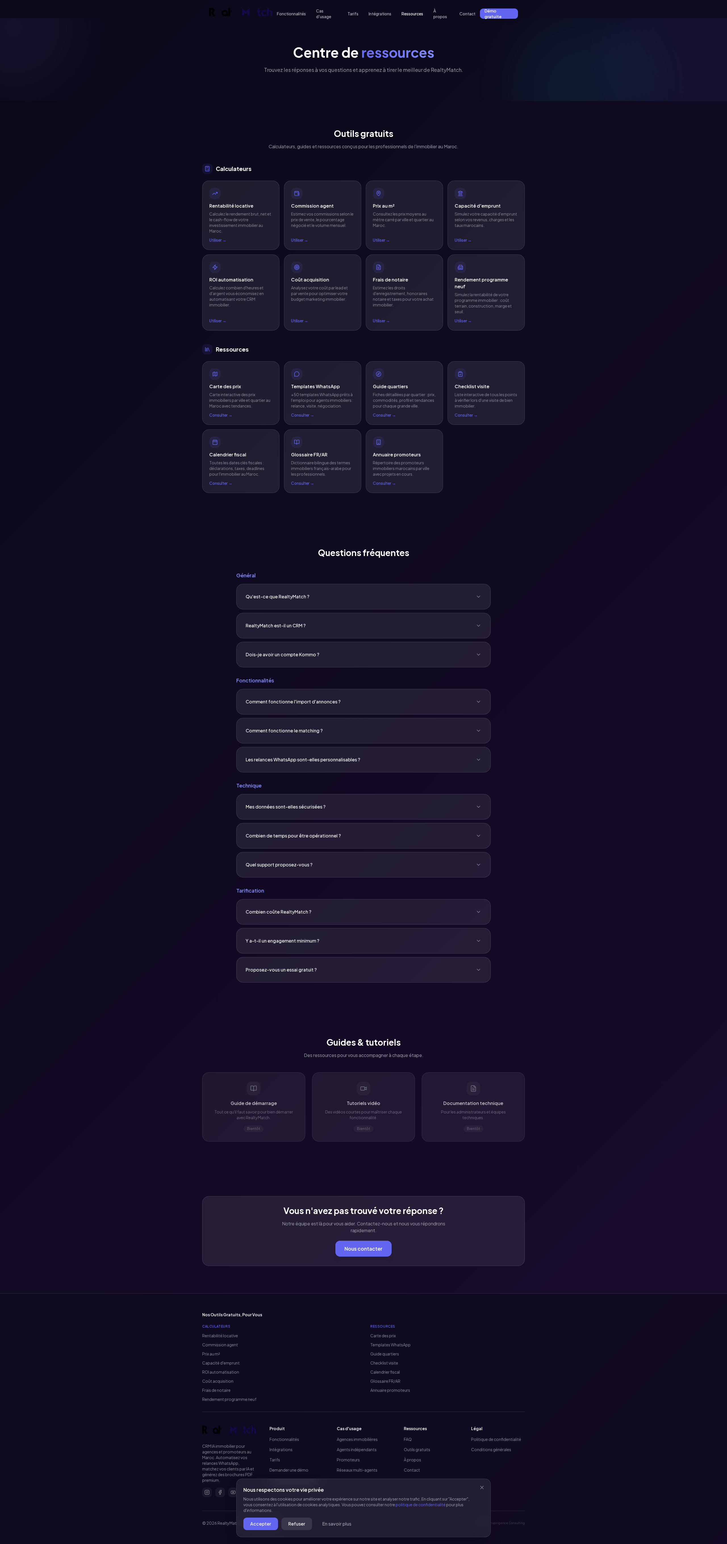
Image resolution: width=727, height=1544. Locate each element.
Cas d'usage (323, 13)
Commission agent (220, 1344)
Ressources (412, 13)
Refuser (296, 1524)
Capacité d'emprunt (221, 1362)
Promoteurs (348, 1459)
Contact (467, 13)
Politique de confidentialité (496, 1439)
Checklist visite (384, 1362)
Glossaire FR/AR (385, 1381)
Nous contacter (363, 1248)
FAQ (408, 1439)
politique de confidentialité (421, 1504)
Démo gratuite (493, 14)
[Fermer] (482, 1487)
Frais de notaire (216, 1390)
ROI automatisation (220, 1371)
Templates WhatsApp (390, 1344)
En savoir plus (336, 1524)
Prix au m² (211, 1353)
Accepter (260, 1524)
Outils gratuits (417, 1449)
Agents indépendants (357, 1449)
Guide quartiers (384, 1353)
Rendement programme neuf (229, 1399)
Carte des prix (383, 1335)
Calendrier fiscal (385, 1371)
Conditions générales (491, 1449)
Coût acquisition (217, 1381)
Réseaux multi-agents (357, 1469)
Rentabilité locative (220, 1335)
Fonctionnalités (291, 13)
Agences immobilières (357, 1439)
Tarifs (353, 13)
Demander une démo (289, 1469)
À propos (440, 13)
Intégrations (380, 13)
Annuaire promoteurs (390, 1390)
